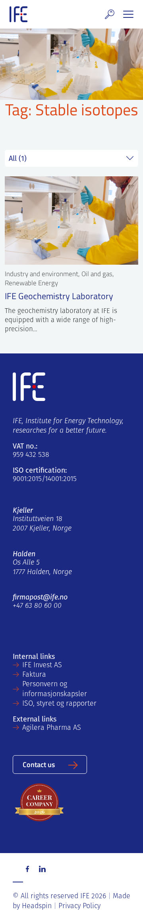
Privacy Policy (79, 906)
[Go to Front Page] (18, 14)
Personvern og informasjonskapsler (54, 689)
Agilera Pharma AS (51, 728)
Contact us (39, 764)
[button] (110, 14)
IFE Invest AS (42, 665)
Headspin (37, 906)
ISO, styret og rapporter (59, 704)
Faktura (34, 675)
